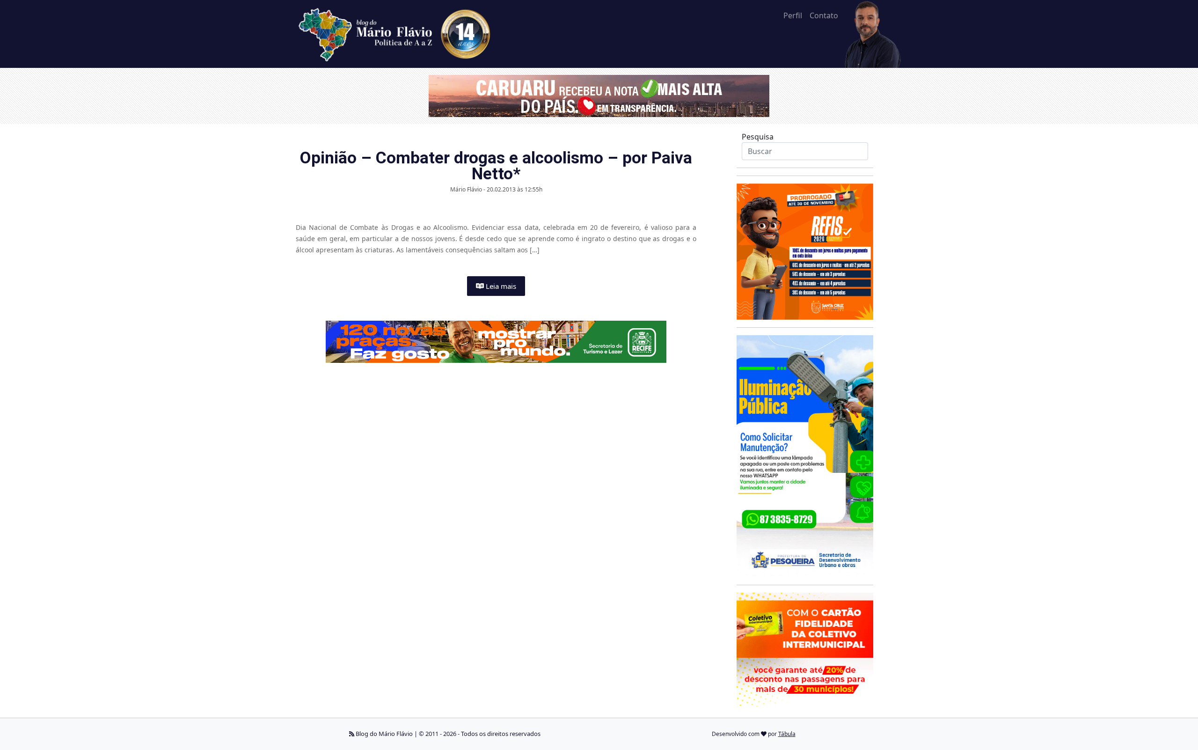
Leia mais (500, 286)
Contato (824, 15)
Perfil (792, 15)
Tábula (787, 734)
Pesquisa (758, 137)
